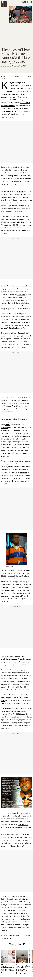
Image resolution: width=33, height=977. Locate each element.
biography (23, 472)
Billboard (13, 406)
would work (22, 681)
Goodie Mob (9, 590)
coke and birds (23, 824)
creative (13, 94)
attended (4, 427)
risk (15, 690)
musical (4, 94)
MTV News (21, 294)
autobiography (15, 222)
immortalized (22, 306)
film (16, 111)
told (10, 467)
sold (27, 570)
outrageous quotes (8, 97)
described (24, 339)
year (25, 453)
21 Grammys (17, 100)
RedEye (16, 328)
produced (4, 587)
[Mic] (4, 4)
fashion (8, 111)
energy (7, 424)
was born (20, 191)
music (3, 111)
